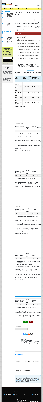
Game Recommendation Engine (21, 8)
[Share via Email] (31, 334)
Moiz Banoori (23, 339)
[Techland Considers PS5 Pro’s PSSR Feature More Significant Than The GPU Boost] (4, 24)
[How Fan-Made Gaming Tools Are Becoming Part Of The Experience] (4, 34)
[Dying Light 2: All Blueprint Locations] (19, 358)
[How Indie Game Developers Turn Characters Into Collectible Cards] (4, 42)
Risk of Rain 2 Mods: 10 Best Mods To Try (36, 361)
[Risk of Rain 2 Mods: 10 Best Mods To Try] (37, 358)
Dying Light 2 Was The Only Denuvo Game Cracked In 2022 (27, 371)
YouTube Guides (35, 394)
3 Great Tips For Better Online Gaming (9, 38)
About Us (6, 391)
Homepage (6, 395)
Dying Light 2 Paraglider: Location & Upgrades (19, 370)
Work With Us (35, 395)
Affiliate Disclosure (17, 395)
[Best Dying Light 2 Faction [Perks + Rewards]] (28, 358)
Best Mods (18, 328)
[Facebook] (23, 334)
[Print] (32, 334)
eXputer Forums (35, 379)
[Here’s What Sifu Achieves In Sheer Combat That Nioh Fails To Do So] (4, 14)
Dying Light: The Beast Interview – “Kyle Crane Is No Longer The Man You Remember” (10, 20)
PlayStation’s (35, 8)
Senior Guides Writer (24, 340)
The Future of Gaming (29, 8)
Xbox (39, 8)
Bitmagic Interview (13, 8)
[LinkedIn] (27, 334)
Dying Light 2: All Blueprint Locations (18, 361)
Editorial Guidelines (8, 394)
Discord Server (18, 380)
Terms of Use (16, 394)
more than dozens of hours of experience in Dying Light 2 (27, 65)
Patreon (25, 394)
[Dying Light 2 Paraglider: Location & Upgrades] (19, 367)
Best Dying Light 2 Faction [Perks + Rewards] (27, 362)
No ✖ (30, 321)
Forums (14, 5)
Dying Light (25, 73)
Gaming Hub (26, 391)
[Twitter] (25, 334)
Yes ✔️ (25, 321)
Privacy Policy (16, 391)
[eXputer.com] (7, 3)
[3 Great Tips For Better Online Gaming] (4, 38)
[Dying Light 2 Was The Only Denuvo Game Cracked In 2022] (28, 367)
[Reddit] (29, 334)
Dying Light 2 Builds (30, 69)
